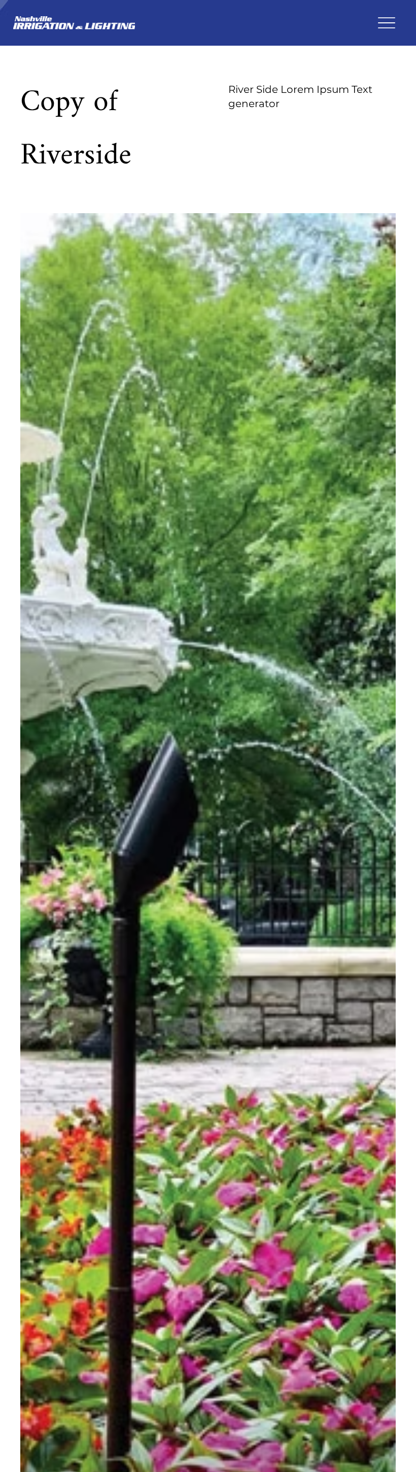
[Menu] (386, 23)
